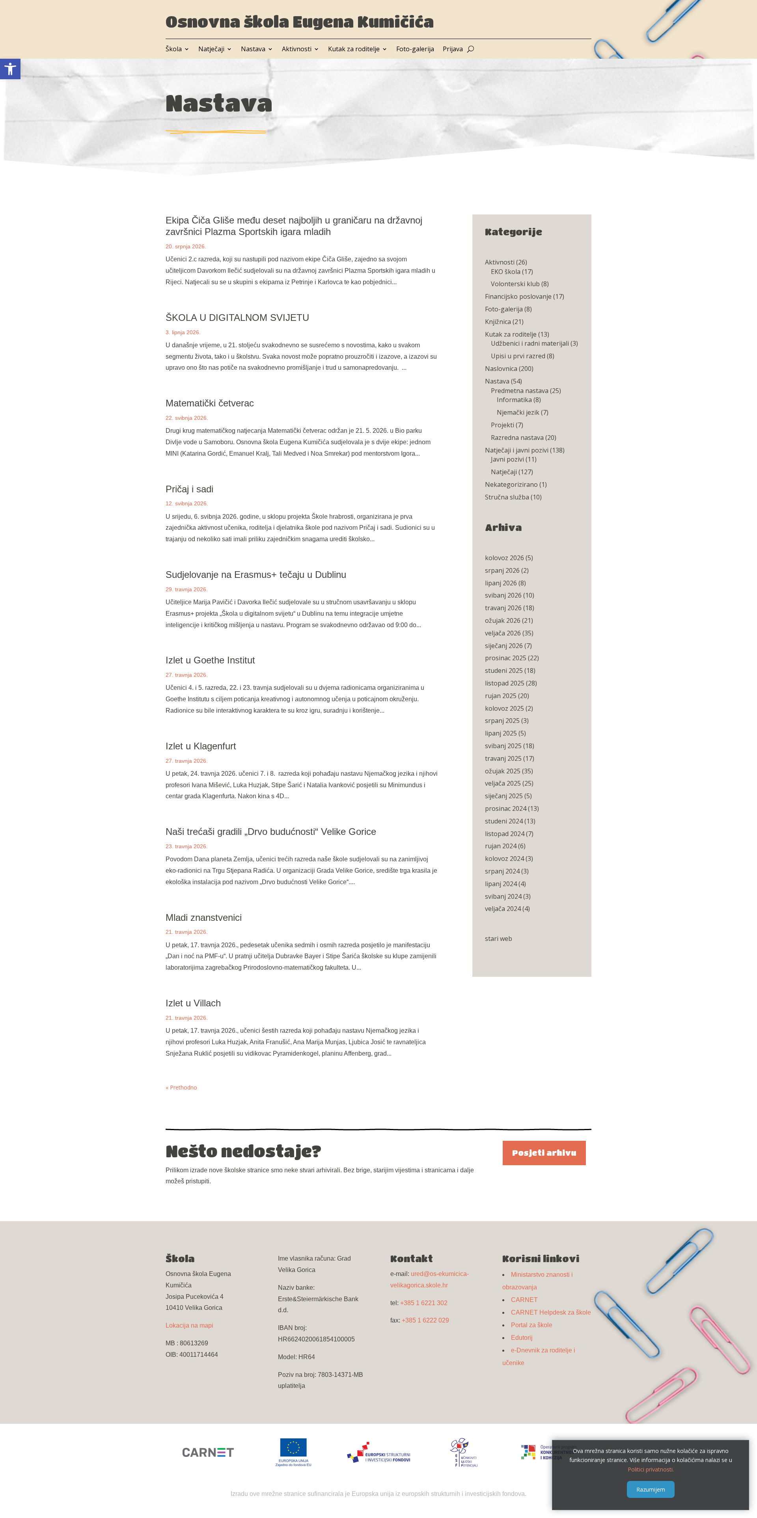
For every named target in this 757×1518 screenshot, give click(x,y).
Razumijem (650, 1489)
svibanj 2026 (503, 595)
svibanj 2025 (503, 745)
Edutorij (522, 1337)
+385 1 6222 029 (425, 1320)
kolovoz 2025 (504, 708)
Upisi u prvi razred (518, 356)
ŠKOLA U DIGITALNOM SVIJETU (237, 317)
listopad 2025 (504, 683)
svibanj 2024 (503, 896)
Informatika (514, 399)
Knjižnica (498, 321)
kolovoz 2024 (504, 858)
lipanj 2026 (501, 583)
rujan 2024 (500, 846)
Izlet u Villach (193, 1003)
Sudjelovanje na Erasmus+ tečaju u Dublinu (256, 574)
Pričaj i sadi (189, 489)
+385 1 (423, 1303)
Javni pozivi (507, 459)
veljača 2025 (503, 783)
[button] (10, 69)
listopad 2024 (504, 833)
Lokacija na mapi (189, 1325)
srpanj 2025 (502, 720)
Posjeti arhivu (544, 1152)
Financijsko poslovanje (518, 296)
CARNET (524, 1299)
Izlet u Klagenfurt (201, 746)
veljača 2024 (503, 908)
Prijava (453, 49)
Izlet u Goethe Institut (210, 660)
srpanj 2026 (502, 570)
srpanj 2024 (502, 871)
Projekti (502, 425)
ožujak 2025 (502, 771)
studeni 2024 (504, 821)
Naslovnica (501, 368)
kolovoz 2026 (504, 557)
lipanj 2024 (501, 883)
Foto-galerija (415, 49)
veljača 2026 (503, 633)
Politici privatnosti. (651, 1469)
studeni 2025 (504, 670)
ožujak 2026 (502, 620)
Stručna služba (507, 497)
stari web (498, 938)
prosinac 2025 (505, 658)
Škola (174, 49)
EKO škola (505, 271)
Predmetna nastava (519, 390)
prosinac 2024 (505, 808)
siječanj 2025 (504, 796)
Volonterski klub (515, 283)
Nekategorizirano (511, 484)
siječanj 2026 (504, 645)
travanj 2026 (503, 607)
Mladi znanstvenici (204, 917)
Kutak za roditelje (354, 49)
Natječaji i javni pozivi (516, 450)
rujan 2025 (500, 695)
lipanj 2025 (501, 733)
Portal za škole (531, 1325)
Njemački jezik (518, 412)
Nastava (253, 49)
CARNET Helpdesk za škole (551, 1312)
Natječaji (211, 49)
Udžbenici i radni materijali (530, 343)
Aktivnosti (296, 49)
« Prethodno (181, 1087)
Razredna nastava (517, 437)
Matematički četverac (210, 403)
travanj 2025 (503, 758)
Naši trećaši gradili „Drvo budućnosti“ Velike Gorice (271, 831)
